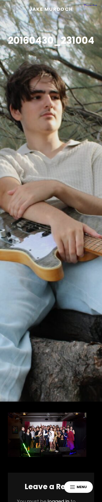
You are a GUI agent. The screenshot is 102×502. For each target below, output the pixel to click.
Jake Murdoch (51, 9)
